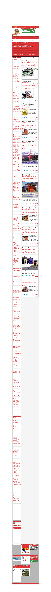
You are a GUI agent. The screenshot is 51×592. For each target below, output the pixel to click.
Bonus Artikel (14, 426)
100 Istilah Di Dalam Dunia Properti (17, 371)
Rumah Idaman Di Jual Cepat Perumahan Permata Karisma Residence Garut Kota (22, 46)
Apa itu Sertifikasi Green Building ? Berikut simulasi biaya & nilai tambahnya (17, 196)
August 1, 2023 (28, 105)
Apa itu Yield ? (14, 250)
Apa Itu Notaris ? (15, 365)
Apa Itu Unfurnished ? (15, 206)
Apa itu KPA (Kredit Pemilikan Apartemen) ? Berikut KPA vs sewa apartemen (17, 269)
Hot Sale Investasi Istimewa (31, 62)
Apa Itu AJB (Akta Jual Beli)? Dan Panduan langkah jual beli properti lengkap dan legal (16, 357)
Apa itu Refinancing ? (15, 260)
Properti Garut (30, 64)
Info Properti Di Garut (15, 452)
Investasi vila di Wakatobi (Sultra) (16, 144)
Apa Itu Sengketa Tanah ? (16, 225)
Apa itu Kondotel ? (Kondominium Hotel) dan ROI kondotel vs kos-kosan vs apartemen (16, 321)
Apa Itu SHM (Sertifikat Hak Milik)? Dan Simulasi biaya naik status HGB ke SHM (17, 354)
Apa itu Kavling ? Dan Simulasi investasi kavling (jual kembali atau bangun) (17, 312)
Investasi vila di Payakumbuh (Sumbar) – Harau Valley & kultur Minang (16, 124)
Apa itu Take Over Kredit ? (16, 261)
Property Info (33, 64)
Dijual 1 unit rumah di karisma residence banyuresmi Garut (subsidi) (21, 45)
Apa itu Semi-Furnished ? (16, 207)
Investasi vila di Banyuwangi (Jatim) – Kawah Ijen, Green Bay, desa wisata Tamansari (17, 73)
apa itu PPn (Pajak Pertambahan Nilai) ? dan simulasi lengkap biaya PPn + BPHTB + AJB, (17, 341)
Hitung (32, 40)
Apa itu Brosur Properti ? (15, 218)
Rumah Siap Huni (25, 88)
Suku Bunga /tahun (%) (22, 40)
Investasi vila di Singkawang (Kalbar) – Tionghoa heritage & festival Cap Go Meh (16, 121)
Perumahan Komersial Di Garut (25, 64)
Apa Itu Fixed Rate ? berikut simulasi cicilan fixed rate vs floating (16, 259)
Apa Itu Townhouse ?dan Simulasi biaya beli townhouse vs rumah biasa (16, 329)
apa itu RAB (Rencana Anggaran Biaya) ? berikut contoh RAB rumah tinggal (17, 281)
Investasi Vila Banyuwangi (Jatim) (16, 138)
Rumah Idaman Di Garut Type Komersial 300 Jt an (30, 227)
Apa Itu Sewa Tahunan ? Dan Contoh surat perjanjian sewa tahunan (16, 310)
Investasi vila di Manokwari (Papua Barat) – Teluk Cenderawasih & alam (17, 130)
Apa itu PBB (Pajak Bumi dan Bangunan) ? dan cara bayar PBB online (16, 348)
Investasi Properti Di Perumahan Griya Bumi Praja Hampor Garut (30, 60)
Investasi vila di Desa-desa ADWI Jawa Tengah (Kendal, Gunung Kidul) (16, 104)
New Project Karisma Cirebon (16, 401)
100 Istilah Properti (15, 417)
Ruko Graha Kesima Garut (16, 476)
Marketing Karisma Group (26, 124)
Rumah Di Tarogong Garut (28, 65)
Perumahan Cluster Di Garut (32, 124)
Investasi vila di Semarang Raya (16, 154)
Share (36, 76)
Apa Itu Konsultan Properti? (16, 362)
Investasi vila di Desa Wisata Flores (17, 93)
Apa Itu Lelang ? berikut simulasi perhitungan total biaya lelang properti (16, 224)
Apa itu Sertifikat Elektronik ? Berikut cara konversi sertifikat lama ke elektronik (17, 228)
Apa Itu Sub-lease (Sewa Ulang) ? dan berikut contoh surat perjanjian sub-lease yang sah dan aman (16, 288)
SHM (31, 107)
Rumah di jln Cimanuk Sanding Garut (30, 284)
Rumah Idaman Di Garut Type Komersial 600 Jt (29, 141)
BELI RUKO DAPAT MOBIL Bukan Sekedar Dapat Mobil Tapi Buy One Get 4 (17, 390)
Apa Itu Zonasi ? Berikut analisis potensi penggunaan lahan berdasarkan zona (16, 231)
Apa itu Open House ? (15, 219)
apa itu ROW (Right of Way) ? (16, 275)
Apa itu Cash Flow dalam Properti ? (17, 247)
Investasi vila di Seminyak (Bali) (16, 182)
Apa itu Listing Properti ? (15, 220)
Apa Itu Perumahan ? (15, 361)
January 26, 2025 (29, 82)
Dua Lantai (31, 106)
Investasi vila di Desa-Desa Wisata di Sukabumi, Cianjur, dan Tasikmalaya (17, 67)
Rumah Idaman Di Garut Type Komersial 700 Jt (29, 121)
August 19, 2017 (28, 122)
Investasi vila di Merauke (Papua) (16, 145)
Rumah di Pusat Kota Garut (28, 87)
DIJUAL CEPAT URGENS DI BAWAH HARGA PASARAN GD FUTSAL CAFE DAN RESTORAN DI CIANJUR (25, 54)
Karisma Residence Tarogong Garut (27, 247)
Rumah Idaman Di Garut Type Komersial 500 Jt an (30, 174)
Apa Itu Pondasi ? (15, 282)
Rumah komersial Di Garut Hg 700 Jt (26, 127)
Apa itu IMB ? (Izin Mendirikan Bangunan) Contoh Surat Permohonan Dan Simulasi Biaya (16, 346)
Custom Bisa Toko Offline (25, 83)
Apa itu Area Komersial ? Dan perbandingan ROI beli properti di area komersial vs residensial (16, 199)
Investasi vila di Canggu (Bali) (16, 183)
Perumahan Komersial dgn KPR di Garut (28, 85)
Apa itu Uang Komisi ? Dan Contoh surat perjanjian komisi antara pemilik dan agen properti (17, 292)
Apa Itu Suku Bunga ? (15, 265)
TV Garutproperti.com (26, 55)
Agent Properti (24, 123)
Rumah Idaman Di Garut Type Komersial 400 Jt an (30, 207)
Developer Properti (32, 123)
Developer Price (28, 123)
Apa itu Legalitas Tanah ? (16, 226)
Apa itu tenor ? (14, 266)
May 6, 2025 (28, 61)
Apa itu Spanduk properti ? (16, 217)
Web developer (32, 55)
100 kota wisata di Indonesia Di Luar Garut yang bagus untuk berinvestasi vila (17, 191)
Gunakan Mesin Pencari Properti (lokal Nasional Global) (22, 42)
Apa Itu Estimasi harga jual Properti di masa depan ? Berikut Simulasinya (17, 255)
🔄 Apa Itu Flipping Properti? (16, 237)
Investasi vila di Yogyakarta (16, 169)
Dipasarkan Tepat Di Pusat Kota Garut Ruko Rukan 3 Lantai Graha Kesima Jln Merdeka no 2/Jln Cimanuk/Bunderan (26, 51)
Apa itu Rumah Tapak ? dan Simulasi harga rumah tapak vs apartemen (16, 332)
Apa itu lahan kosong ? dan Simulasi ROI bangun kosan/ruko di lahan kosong (17, 315)
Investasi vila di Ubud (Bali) (16, 184)
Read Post (36, 78)
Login (14, 42)
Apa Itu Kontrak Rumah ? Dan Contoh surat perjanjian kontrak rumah (16, 304)
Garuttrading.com (35, 83)
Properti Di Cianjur (15, 470)
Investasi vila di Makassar (16, 158)
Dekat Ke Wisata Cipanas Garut (26, 106)
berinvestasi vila (15, 423)
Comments (24, 108)
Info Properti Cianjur (15, 451)
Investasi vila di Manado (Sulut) (16, 159)
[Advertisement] (22, 12)
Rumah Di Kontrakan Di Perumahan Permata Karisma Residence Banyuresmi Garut (17, 379)
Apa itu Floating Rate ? (15, 256)
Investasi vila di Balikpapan (16, 157)
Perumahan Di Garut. (24, 125)
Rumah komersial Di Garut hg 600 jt (26, 147)
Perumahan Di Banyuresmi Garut (16, 461)
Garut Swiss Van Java (25, 62)
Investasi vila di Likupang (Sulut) (16, 80)
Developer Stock (15, 438)
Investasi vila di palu (15, 141)
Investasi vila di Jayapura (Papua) (16, 147)
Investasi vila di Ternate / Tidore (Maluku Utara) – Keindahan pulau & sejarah (17, 135)
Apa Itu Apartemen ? (15, 360)
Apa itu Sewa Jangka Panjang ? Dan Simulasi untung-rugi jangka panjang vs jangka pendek (16, 302)
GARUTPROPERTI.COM (15, 26)
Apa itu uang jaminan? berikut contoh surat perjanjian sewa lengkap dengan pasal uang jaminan (17, 295)
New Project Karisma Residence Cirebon (18, 55)
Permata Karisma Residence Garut (17, 53)
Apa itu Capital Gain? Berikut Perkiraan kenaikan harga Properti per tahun (16, 252)
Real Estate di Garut (31, 126)
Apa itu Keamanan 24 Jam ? (16, 197)
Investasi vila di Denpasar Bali (16, 187)
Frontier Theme (36, 583)
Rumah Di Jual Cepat (15, 479)
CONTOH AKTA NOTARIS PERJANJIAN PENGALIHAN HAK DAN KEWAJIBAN (16, 430)
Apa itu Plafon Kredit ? (15, 262)
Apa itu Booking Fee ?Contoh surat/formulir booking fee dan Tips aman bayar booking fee (17, 297)
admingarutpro (24, 61)
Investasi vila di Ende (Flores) (16, 146)
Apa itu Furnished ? (15, 208)
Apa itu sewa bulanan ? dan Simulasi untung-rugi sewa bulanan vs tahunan (17, 307)
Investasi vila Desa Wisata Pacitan (17, 100)
